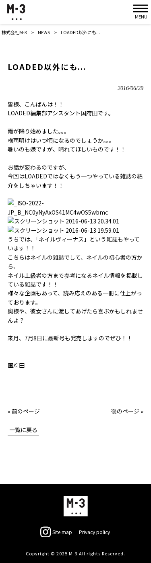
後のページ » (127, 411)
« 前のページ (24, 411)
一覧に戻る (23, 430)
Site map (62, 532)
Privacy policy (94, 532)
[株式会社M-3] (16, 12)
